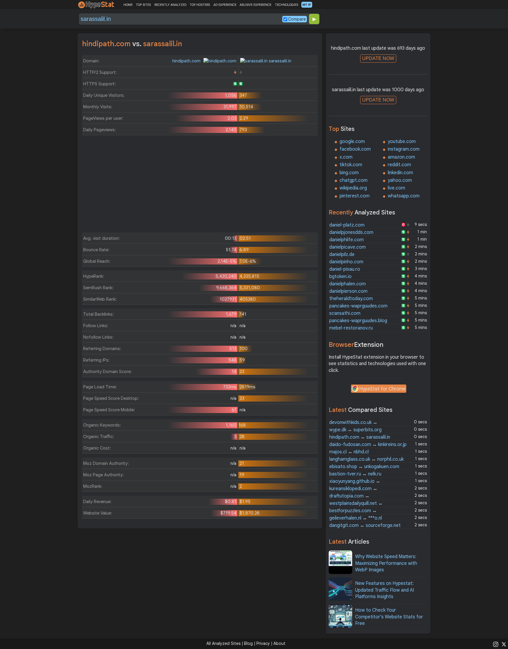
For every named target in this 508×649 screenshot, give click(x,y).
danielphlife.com (346, 240)
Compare (297, 19)
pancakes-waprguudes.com (358, 306)
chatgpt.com (353, 180)
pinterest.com (355, 196)
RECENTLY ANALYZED (170, 5)
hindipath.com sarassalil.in (359, 437)
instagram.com (404, 149)
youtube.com (402, 141)
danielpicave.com (347, 247)
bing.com (349, 173)
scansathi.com (344, 313)
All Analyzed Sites (223, 643)
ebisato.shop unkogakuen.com (364, 467)
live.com (396, 188)
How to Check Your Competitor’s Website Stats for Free (389, 616)
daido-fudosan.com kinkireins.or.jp (368, 444)
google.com (352, 141)
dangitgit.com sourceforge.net (365, 525)
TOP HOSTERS (200, 5)
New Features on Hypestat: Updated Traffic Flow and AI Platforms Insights (384, 590)
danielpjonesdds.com (351, 232)
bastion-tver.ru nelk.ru (355, 474)
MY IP (307, 5)
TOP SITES (143, 5)
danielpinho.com (346, 262)
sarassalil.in (279, 61)
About (279, 643)
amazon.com (401, 157)
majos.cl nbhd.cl (349, 452)
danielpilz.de (342, 254)
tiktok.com (351, 165)
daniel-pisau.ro (344, 269)
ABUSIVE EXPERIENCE (255, 5)
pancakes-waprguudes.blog (358, 321)
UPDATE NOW (378, 58)
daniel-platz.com (347, 225)
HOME (128, 5)
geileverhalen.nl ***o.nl (355, 518)
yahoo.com (400, 180)
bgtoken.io (340, 276)
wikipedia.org (353, 188)
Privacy (263, 643)
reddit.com (399, 165)
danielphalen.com (347, 284)
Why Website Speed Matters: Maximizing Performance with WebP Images (386, 563)
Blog (248, 643)
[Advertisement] (200, 185)
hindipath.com (187, 61)
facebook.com (355, 149)
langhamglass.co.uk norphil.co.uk (366, 459)
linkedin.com (400, 173)
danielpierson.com (348, 291)
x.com (346, 157)
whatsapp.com (404, 196)
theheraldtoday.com (351, 299)
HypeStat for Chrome (382, 389)
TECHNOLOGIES (286, 5)
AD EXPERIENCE (224, 5)
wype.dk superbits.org (355, 430)
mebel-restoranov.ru (351, 328)
